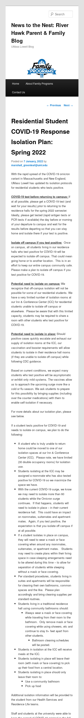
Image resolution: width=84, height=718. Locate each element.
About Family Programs (39, 83)
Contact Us (18, 92)
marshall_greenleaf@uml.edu (29, 165)
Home (15, 83)
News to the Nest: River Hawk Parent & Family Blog (39, 32)
